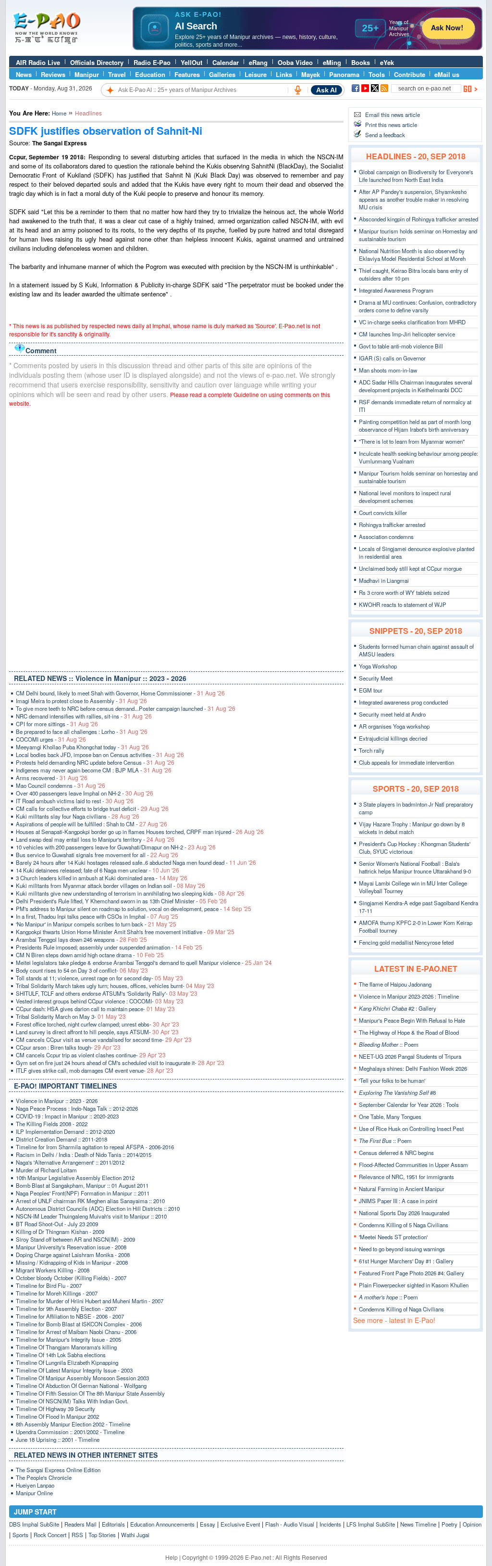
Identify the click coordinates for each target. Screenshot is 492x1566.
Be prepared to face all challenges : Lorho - (82, 731)
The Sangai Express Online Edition (58, 1470)
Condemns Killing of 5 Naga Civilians (403, 1225)
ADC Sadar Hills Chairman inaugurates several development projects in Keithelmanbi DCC (415, 386)
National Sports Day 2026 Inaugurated (404, 1213)
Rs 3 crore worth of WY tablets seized (404, 592)
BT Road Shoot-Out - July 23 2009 (57, 1224)
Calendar (225, 62)
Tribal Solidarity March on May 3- (71, 1016)
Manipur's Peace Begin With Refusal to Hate (412, 1020)
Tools (377, 74)
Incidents (330, 1524)
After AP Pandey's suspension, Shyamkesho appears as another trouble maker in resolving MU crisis (413, 199)
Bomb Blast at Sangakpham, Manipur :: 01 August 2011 (82, 1185)
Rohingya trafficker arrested (392, 524)
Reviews (53, 74)
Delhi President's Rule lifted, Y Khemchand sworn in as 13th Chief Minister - (121, 901)
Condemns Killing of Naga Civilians (401, 1309)
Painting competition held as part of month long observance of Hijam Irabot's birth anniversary (415, 425)
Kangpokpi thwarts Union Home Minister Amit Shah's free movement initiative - (125, 932)
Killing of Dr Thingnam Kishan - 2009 (60, 1231)
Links (284, 74)
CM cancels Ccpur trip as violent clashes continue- (91, 1055)
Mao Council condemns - (60, 785)
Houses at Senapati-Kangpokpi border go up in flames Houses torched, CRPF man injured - (140, 831)
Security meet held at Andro (392, 714)
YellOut (191, 62)
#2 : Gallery (397, 1008)
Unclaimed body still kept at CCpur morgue (410, 568)
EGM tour (370, 690)
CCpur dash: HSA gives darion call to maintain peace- (95, 1009)
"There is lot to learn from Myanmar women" (412, 441)
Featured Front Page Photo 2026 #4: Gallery (411, 1273)
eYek (387, 62)
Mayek (310, 74)
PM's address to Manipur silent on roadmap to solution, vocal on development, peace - (133, 908)
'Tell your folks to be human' (392, 1080)
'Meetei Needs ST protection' (393, 1237)
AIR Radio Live (38, 62)
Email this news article (392, 114)
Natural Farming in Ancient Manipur (401, 1189)
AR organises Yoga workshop (394, 726)
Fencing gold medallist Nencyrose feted (406, 942)
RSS (77, 1535)
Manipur (86, 74)
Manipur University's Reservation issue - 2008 (71, 1247)
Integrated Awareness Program (396, 290)
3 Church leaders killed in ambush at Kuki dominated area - (101, 878)
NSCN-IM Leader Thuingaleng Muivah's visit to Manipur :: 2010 (91, 1216)
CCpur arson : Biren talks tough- (68, 1047)
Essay (207, 1524)
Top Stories (102, 1535)
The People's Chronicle (44, 1477)
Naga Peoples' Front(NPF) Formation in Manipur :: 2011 (82, 1193)
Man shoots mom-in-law (388, 370)
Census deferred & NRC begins (396, 1152)
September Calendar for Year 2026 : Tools (409, 1104)
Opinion (472, 1524)
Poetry (449, 1524)
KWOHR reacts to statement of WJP (402, 604)
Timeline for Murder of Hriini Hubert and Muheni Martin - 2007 (89, 1301)
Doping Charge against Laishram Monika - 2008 (73, 1254)
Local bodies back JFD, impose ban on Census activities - (100, 754)
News (24, 74)
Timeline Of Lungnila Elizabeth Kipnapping (67, 1362)
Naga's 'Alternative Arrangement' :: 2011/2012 (70, 1162)
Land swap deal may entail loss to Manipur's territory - (95, 839)
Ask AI (326, 90)
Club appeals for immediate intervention (406, 762)
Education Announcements (162, 1524)
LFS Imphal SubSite (370, 1524)
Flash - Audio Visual (289, 1524)
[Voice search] (298, 90)
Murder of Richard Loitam (46, 1170)
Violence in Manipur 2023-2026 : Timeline (409, 996)
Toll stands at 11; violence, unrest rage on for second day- (99, 978)
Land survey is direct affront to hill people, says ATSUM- (97, 1032)
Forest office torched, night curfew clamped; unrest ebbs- (97, 1024)
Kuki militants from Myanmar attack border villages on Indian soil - (110, 885)
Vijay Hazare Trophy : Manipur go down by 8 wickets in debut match (412, 827)
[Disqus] (176, 537)
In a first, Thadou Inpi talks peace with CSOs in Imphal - (97, 916)
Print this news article (391, 124)
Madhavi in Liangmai (384, 580)
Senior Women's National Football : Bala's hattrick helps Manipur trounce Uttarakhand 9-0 (415, 867)
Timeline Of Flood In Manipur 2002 (57, 1416)
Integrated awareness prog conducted (403, 702)
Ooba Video (295, 62)
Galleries (222, 74)
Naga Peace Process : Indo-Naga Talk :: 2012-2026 (77, 1108)
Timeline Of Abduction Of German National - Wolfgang (81, 1385)
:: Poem (388, 1044)
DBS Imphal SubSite (34, 1524)
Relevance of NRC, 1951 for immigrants (406, 1177)
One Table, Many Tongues (390, 1116)
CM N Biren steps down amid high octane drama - (90, 955)
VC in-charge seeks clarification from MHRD (412, 322)
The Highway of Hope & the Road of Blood (409, 1032)
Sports (20, 1535)
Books (360, 62)
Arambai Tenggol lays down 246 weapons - (81, 939)
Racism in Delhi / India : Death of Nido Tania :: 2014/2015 (83, 1154)
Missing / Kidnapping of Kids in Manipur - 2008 (72, 1262)
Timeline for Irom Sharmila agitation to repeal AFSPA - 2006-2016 (95, 1147)
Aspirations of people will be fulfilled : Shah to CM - (91, 824)
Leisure (256, 74)
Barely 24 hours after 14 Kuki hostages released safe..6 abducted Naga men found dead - (136, 862)
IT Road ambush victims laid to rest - (75, 801)
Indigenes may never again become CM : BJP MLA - (94, 770)
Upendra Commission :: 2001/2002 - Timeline (70, 1432)
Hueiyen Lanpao (35, 1485)
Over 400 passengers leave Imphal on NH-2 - (84, 793)
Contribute (409, 74)
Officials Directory (96, 62)
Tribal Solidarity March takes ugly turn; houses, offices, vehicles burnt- (115, 985)
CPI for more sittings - (57, 724)
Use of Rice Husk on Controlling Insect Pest (411, 1128)
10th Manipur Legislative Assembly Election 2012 (75, 1177)
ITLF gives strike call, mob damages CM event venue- (94, 1070)
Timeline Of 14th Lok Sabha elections (61, 1355)
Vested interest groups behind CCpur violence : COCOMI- (100, 1001)
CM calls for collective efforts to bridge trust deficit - (92, 808)
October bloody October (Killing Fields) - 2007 (71, 1278)
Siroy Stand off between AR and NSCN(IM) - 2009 (75, 1239)
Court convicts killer (383, 512)
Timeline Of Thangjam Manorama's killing (66, 1347)
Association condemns (386, 536)
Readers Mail (80, 1524)
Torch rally (371, 750)
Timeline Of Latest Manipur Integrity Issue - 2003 (74, 1370)
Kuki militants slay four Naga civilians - (77, 816)
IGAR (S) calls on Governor (392, 358)
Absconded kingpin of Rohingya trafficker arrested (418, 219)
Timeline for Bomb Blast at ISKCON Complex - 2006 (79, 1324)
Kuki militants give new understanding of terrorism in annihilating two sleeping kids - (130, 893)
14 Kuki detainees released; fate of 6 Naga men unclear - (97, 870)
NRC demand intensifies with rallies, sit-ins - (84, 716)
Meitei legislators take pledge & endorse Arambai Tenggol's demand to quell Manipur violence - (144, 962)
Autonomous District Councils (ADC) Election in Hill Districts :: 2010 (98, 1208)
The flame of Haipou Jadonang (395, 984)
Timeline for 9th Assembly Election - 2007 (66, 1308)
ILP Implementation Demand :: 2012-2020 (65, 1131)
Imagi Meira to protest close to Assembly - (81, 701)
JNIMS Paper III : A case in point (398, 1201)
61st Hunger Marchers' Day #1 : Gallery (406, 1261)
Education (150, 74)
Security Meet (376, 678)
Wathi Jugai (135, 1535)
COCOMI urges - (51, 739)
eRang (258, 62)
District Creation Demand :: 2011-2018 (61, 1139)
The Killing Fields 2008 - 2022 (51, 1124)
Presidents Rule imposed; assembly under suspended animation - (109, 947)
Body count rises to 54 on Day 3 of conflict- (82, 970)
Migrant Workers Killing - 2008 (52, 1270)
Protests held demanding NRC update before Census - (95, 762)
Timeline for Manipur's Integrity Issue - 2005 (68, 1339)
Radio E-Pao (152, 62)
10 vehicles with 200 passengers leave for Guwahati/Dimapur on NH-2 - (116, 847)
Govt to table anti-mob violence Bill (401, 346)
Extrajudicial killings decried (393, 738)
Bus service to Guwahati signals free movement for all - (97, 855)
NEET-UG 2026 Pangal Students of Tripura (410, 1056)
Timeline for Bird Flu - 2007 (49, 1285)
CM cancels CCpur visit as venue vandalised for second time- (104, 1039)
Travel (117, 74)
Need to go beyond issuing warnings (402, 1249)
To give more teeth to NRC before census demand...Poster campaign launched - (125, 708)
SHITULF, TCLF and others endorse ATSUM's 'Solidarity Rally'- (106, 993)
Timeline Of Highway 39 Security (55, 1408)
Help (171, 1557)
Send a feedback (385, 135)
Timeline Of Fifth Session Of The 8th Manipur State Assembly (90, 1393)
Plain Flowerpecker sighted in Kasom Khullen (413, 1285)
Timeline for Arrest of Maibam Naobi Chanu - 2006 (76, 1331)
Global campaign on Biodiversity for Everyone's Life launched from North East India (416, 175)
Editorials (113, 1524)
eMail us (446, 74)
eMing (332, 62)
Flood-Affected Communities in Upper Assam (413, 1164)
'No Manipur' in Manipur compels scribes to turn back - (96, 924)
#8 (397, 1092)
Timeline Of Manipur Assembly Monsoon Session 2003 (82, 1378)
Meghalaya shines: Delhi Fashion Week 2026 (413, 1068)
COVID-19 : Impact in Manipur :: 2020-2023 (67, 1116)
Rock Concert (50, 1535)
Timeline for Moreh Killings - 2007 (57, 1293)
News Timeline (418, 1524)
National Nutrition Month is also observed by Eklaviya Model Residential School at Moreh (412, 254)
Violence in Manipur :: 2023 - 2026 (57, 1100)
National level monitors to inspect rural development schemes (405, 496)
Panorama (344, 74)
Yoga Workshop (378, 666)
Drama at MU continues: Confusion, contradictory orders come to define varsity (418, 306)
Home (59, 113)
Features (187, 74)
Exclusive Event (240, 1524)
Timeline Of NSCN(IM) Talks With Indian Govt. (72, 1401)
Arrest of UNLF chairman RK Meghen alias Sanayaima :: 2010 (90, 1201)
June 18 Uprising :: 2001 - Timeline (57, 1439)
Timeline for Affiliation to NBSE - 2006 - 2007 (70, 1316)
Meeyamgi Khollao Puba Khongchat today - (82, 747)
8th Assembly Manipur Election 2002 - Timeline (73, 1424)
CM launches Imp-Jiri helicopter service (407, 334)
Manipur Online (34, 1493)
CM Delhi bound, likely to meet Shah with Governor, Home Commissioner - (120, 693)
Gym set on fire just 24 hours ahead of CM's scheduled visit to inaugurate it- (120, 1062)
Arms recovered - (51, 778)
